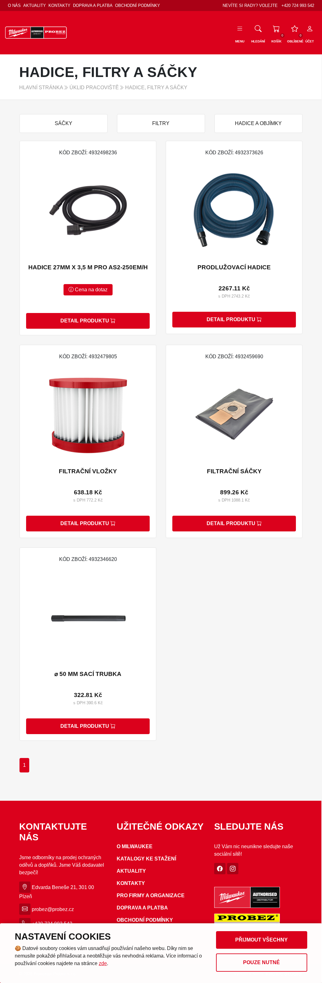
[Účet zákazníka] (309, 29)
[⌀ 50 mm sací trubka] (88, 644)
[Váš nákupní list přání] (294, 29)
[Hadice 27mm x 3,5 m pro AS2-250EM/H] (88, 238)
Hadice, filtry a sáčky (156, 87)
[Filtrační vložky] (88, 441)
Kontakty (59, 5)
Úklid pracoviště (94, 87)
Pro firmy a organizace (151, 895)
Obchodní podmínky (137, 5)
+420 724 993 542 (297, 5)
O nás (14, 5)
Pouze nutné (261, 962)
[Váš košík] (276, 29)
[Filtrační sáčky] (234, 441)
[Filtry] (161, 123)
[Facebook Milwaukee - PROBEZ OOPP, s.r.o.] (219, 868)
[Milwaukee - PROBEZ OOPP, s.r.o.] (36, 32)
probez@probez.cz (53, 909)
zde (103, 963)
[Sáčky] (63, 123)
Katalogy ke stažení (146, 858)
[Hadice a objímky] (258, 123)
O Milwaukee (135, 846)
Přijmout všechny (261, 939)
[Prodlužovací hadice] (234, 237)
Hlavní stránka (41, 87)
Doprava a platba (93, 5)
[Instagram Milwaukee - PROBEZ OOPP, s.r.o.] (232, 868)
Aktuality (34, 5)
